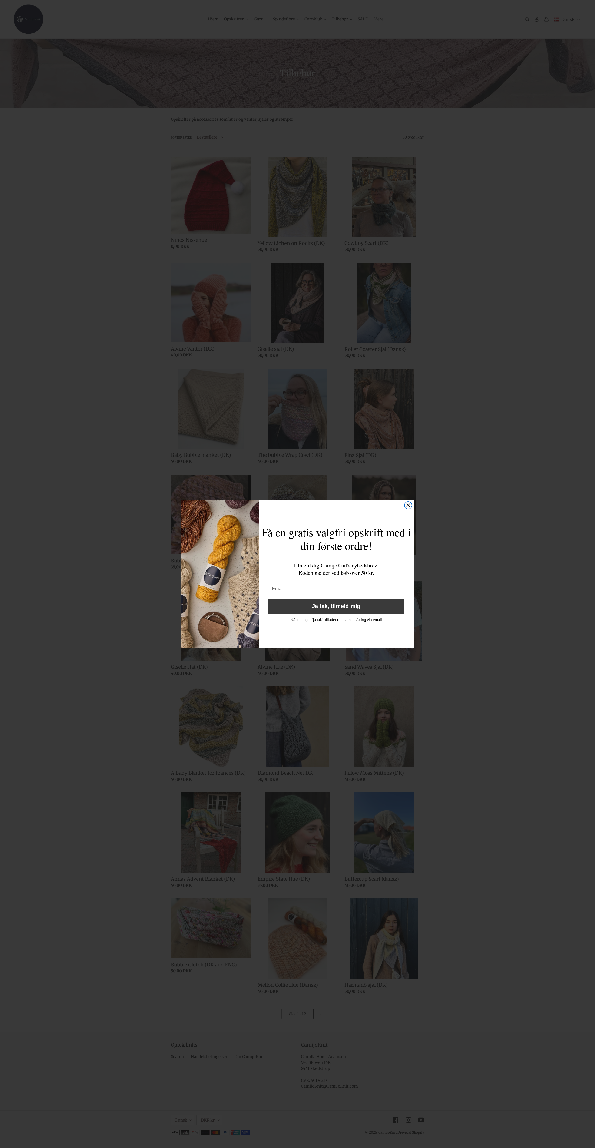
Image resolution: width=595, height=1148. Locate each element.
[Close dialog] (408, 505)
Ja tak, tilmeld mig (336, 606)
